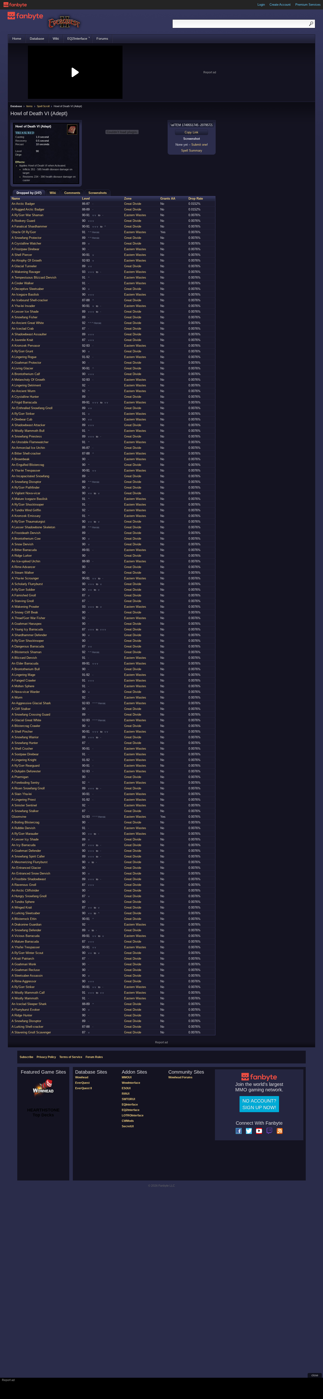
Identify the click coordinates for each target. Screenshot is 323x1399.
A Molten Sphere (23, 686)
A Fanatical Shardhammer (29, 226)
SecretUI (128, 1126)
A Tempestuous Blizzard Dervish (34, 277)
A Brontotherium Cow (26, 538)
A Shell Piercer (22, 255)
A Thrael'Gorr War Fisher (28, 618)
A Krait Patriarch (23, 958)
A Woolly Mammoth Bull (28, 431)
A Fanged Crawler (24, 680)
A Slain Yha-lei (22, 794)
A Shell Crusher (22, 748)
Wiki (56, 38)
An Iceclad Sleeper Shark (29, 1004)
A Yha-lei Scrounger (25, 578)
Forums (102, 38)
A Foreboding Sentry (25, 782)
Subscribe (26, 1057)
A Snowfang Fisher (24, 317)
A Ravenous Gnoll (24, 885)
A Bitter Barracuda (24, 550)
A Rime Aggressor (24, 981)
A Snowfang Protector (26, 238)
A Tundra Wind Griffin (26, 510)
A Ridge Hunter (22, 1015)
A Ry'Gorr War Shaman (27, 215)
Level (86, 198)
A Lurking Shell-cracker (27, 1026)
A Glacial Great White (26, 720)
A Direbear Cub (22, 419)
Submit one (199, 144)
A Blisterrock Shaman (26, 652)
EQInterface (130, 1104)
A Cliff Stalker (21, 709)
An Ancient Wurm (23, 391)
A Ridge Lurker (22, 555)
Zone (127, 198)
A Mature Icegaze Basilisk (30, 499)
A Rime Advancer (23, 567)
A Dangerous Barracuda (28, 646)
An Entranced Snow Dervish (31, 873)
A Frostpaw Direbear (25, 249)
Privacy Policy (46, 1057)
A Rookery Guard (23, 221)
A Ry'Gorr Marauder (25, 833)
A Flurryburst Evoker (26, 1009)
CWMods (128, 1121)
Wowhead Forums (180, 1077)
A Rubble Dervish (23, 828)
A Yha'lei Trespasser (26, 947)
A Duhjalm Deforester (26, 771)
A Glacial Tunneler (24, 266)
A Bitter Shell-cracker (26, 453)
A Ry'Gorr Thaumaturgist (28, 521)
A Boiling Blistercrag (25, 822)
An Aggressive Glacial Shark (31, 703)
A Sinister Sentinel (24, 805)
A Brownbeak (21, 459)
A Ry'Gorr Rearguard (25, 765)
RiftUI (125, 1093)
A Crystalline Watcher (26, 243)
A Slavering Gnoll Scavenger (31, 1032)
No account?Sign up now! (259, 1104)
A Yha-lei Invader (23, 306)
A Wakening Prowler (25, 606)
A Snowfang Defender (26, 930)
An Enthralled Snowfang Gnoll (32, 408)
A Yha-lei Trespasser (26, 470)
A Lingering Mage (23, 675)
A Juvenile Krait (22, 340)
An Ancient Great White (28, 323)
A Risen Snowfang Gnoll (28, 788)
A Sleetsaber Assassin (27, 975)
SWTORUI (128, 1099)
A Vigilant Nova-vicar (26, 493)
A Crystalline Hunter (25, 396)
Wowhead (81, 1077)
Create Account (280, 4)
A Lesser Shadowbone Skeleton (33, 527)
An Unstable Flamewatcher (30, 442)
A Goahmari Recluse (26, 970)
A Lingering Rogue (24, 357)
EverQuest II (83, 1088)
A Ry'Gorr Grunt (22, 351)
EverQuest (82, 1082)
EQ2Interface (77, 38)
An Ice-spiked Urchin (26, 561)
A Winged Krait (22, 907)
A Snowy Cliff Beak (25, 612)
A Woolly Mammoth (25, 998)
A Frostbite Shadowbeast (29, 879)
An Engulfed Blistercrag (28, 465)
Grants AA (167, 198)
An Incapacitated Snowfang (30, 476)
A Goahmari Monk (24, 964)
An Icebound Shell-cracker (30, 300)
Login (261, 4)
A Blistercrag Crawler (26, 726)
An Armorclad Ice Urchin (28, 448)
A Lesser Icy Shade (25, 839)
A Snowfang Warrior (25, 737)
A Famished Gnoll (24, 595)
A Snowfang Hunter (25, 743)
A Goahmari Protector (26, 362)
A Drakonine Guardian (26, 924)
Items (29, 106)
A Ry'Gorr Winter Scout (27, 953)
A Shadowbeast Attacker (28, 425)
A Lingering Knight (24, 760)
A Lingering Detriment (26, 385)
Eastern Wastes (135, 215)
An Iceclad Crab (23, 328)
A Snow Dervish (22, 544)
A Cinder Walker (23, 283)
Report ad (209, 72)
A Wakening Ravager (26, 272)
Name (16, 198)
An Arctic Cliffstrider (25, 890)
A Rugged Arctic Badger (28, 209)
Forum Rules (94, 1057)
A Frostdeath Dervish (26, 533)
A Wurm (17, 697)
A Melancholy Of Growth (28, 379)
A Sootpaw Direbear (25, 754)
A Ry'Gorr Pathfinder (25, 487)
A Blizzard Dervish (24, 658)
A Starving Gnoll (23, 601)
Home (16, 38)
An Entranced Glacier (26, 868)
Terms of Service (70, 1057)
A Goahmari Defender (26, 851)
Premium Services (308, 4)
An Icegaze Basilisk (25, 294)
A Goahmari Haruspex (27, 623)
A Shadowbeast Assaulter (29, 334)
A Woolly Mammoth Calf (28, 992)
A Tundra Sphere (23, 902)
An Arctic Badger (23, 203)
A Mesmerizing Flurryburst (30, 862)
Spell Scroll (43, 106)
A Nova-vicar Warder (26, 692)
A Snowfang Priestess (27, 436)
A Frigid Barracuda (24, 402)
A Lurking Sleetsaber (26, 913)
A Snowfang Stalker (25, 811)
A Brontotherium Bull (26, 669)
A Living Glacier (22, 368)
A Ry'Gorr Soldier (23, 589)
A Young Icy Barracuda (27, 629)
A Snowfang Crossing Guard (31, 714)
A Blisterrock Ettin (24, 919)
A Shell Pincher (22, 731)
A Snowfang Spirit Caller (28, 856)
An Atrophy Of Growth (27, 260)
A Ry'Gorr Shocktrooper (28, 504)
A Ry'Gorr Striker (23, 413)
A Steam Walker (23, 572)
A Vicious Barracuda (25, 936)
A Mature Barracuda (25, 941)
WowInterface (131, 1082)
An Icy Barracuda (23, 845)
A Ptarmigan (20, 777)
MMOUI (126, 1077)
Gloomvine (19, 816)
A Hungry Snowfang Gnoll (29, 896)
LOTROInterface (133, 1115)
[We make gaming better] (15, 4)
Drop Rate (195, 198)
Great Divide (132, 203)
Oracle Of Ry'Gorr (24, 232)
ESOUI (126, 1088)
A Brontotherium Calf (26, 374)
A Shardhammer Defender (29, 635)
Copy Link (191, 132)
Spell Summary (191, 150)
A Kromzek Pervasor (26, 345)
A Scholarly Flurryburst (27, 584)
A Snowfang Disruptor (26, 482)
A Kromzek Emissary (26, 516)
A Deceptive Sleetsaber (28, 289)
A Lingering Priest (24, 799)
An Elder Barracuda (25, 663)
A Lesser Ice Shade (25, 311)
